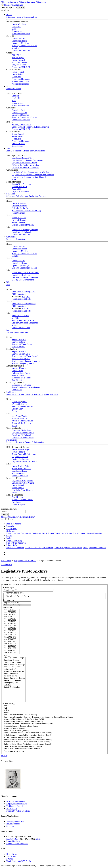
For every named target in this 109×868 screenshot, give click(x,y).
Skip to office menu (27, 2)
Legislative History (14, 540)
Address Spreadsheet (20, 84)
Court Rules (17, 390)
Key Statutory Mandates (72, 547)
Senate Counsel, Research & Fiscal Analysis (30, 127)
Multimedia (11, 392)
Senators (15, 96)
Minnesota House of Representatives (21, 17)
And (10, 596)
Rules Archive (18, 375)
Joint (8, 148)
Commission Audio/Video (22, 437)
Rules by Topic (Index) (21, 373)
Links (8, 538)
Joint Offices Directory (21, 184)
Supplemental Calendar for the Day (26, 210)
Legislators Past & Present (23, 483)
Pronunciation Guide (20, 81)
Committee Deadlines (21, 50)
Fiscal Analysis (18, 57)
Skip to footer (41, 2)
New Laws (16, 502)
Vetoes (14, 325)
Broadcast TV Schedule (22, 232)
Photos (14, 411)
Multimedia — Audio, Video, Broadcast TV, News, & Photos (32, 394)
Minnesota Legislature (13, 5)
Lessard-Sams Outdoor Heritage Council (29, 177)
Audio (24, 401)
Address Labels (18, 143)
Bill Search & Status (20, 315)
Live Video (16, 401)
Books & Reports (13, 524)
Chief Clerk (17, 55)
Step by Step (11, 543)
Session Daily (17, 409)
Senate (9, 86)
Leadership (16, 26)
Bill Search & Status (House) (24, 292)
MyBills (15, 318)
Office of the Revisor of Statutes (25, 167)
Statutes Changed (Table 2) (23, 363)
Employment (17, 31)
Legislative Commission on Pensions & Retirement (33, 174)
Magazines (10, 526)
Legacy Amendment (20, 191)
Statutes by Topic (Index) (22, 344)
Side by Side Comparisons (23, 280)
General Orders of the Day (23, 225)
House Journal (18, 72)
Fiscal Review (18, 497)
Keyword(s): (8, 587)
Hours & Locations (33, 547)
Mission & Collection (15, 547)
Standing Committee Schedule (24, 45)
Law (8, 330)
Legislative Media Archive (23, 433)
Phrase (26, 596)
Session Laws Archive (21, 358)
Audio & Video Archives (22, 406)
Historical (10, 531)
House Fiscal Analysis (21, 449)
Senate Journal (18, 134)
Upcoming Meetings (20, 43)
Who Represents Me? (21, 34)
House (9, 14)
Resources (22, 543)
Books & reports (19, 504)
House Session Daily (20, 466)
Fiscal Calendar (18, 213)
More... (15, 179)
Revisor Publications (20, 459)
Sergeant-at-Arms (19, 65)
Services (58, 547)
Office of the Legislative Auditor (25, 165)
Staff (14, 29)
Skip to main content (9, 2)
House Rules (17, 74)
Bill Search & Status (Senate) (24, 304)
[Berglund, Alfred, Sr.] (17, 603)
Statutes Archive (18, 347)
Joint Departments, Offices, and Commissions (25, 151)
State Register (17, 380)
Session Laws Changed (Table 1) (25, 361)
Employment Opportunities (94, 547)
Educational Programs (21, 79)
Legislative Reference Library (24, 163)
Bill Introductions (19, 294)
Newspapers (11, 528)
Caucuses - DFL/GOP (21, 67)
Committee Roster (19, 41)
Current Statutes (18, 342)
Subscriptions (17, 146)
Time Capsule (60, 533)
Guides (9, 536)
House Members (19, 24)
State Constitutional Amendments (26, 387)
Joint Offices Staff (19, 186)
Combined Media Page (21, 430)
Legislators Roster (19, 471)
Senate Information (20, 476)
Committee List (18, 38)
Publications (11, 440)
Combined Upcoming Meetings (25, 229)
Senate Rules (17, 136)
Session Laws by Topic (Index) (25, 356)
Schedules (10, 194)
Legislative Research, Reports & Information (25, 442)
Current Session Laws (21, 327)
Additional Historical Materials (89, 533)
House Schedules (19, 203)
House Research (18, 60)
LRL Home (6, 561)
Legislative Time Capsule (22, 490)
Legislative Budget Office (22, 158)
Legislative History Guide (22, 480)
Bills (8, 282)
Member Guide (18, 473)
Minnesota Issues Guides (22, 499)
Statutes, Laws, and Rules (17, 332)
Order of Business (19, 206)
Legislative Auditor (20, 456)
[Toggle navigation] (2, 10)
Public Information (19, 62)
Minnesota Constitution (21, 385)
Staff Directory (47, 547)
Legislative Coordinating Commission (27, 160)
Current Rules (17, 370)
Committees (11, 237)
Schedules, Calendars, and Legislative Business (26, 196)
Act (28, 296)
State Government (23, 533)
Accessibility (17, 189)
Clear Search (6, 564)
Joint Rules (16, 77)
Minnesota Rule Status (21, 378)
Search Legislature (9, 7)
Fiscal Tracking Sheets (21, 299)
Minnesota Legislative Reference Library (18, 517)
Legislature (11, 533)
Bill (23, 296)
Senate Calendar (18, 222)
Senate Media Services (21, 423)
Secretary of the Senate (21, 124)
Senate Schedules (19, 218)
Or (18, 596)
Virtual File (71, 533)
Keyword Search (19, 339)
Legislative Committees (16, 239)
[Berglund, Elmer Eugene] (17, 605)
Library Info (11, 545)
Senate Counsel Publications (23, 454)
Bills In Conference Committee (25, 277)
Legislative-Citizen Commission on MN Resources (33, 172)
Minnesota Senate (13, 88)
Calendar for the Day (20, 208)
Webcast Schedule (19, 404)
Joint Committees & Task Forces (25, 272)
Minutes (15, 48)
